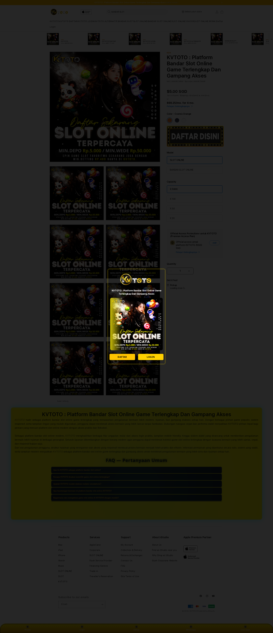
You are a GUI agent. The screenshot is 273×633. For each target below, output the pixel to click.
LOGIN (151, 357)
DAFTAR (122, 357)
